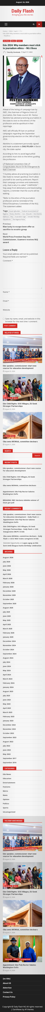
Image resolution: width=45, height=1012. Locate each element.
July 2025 (6, 612)
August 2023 (8, 691)
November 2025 (9, 595)
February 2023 (8, 716)
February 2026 (8, 582)
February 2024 (8, 683)
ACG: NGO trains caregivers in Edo (24, 539)
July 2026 (6, 562)
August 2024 (8, 658)
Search (8, 451)
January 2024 (8, 687)
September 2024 (9, 654)
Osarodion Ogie (20, 217)
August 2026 (8, 557)
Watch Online (39, 24)
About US (7, 983)
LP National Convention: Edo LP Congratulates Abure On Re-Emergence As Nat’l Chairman (21, 167)
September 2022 (9, 737)
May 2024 (6, 670)
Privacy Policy (9, 997)
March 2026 (7, 578)
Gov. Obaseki (27, 214)
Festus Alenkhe (15, 214)
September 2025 (9, 603)
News (13, 41)
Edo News (7, 41)
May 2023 (6, 704)
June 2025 (7, 616)
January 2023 (8, 721)
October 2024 (8, 649)
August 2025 (8, 608)
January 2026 (8, 587)
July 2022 (6, 746)
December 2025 (9, 591)
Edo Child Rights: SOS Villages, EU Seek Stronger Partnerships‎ (22, 387)
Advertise (7, 988)
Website (6, 310)
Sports (5, 808)
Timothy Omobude (13, 52)
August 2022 (8, 741)
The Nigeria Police (19, 219)
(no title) (6, 979)
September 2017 (9, 758)
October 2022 (8, 733)
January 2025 (8, 637)
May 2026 (6, 570)
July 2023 (6, 695)
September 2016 (9, 762)
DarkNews (17, 1009)
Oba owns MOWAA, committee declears (22, 425)
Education (17, 360)
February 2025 (8, 633)
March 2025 (7, 629)
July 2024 (6, 662)
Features (6, 787)
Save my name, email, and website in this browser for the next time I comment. (22, 320)
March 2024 (7, 679)
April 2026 (7, 574)
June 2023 (7, 700)
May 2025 (6, 620)
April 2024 (7, 675)
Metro (24, 360)
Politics (19, 41)
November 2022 (9, 729)
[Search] (33, 24)
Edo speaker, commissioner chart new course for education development (22, 349)
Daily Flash (22, 11)
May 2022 (6, 754)
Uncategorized (32, 360)
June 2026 (7, 566)
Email (6, 301)
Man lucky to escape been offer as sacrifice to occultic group (18, 227)
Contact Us (8, 992)
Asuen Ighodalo (14, 211)
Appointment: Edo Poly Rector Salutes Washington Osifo (22, 948)
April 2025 (7, 624)
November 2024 (9, 645)
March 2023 (7, 712)
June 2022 (7, 750)
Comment (8, 260)
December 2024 (9, 641)
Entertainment (9, 783)
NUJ (11, 217)
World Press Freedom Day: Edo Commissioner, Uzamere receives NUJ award (20, 238)
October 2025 (8, 599)
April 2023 (7, 708)
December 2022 (9, 725)
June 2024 (7, 666)
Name (6, 292)
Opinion (6, 799)
